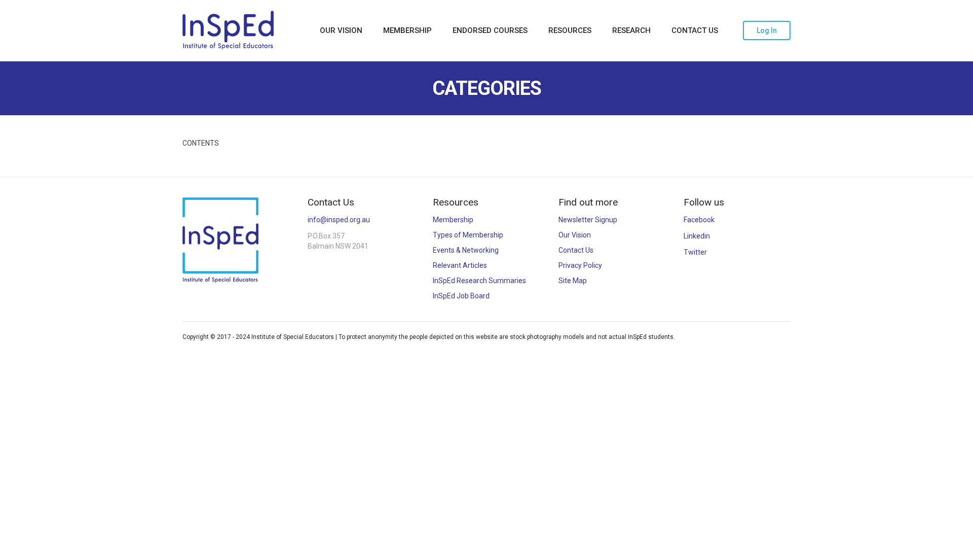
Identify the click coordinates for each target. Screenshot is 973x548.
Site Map (572, 281)
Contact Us (694, 30)
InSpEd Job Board (461, 296)
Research (631, 30)
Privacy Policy (580, 265)
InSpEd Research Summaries (479, 281)
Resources (569, 30)
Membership (407, 30)
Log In (767, 30)
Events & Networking (466, 250)
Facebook (699, 220)
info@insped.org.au (339, 220)
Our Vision (341, 30)
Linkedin (697, 236)
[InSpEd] (228, 30)
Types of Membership (468, 235)
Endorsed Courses (490, 30)
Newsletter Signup (587, 220)
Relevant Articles (460, 265)
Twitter (695, 252)
